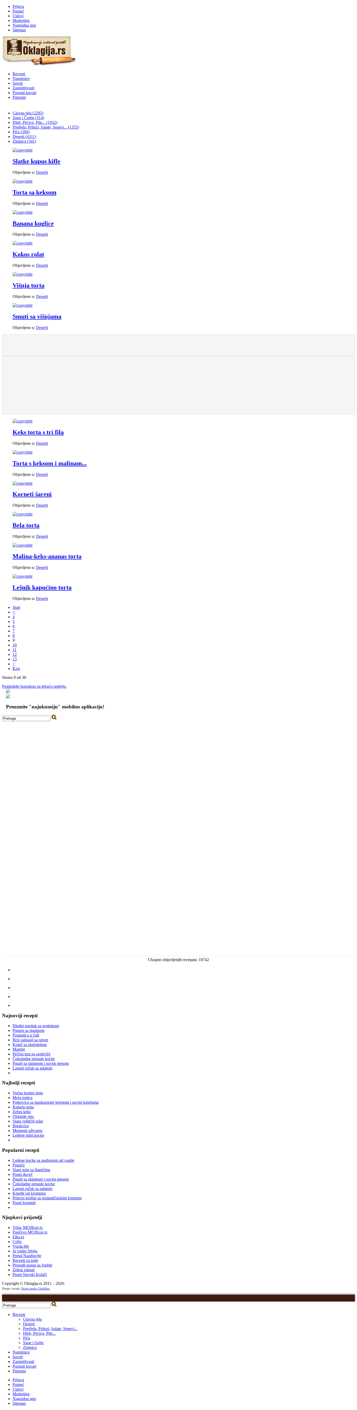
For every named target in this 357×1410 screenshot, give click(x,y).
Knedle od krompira (29, 1193)
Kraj (16, 668)
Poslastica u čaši (26, 1035)
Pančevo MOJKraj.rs (30, 1232)
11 (14, 650)
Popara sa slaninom (28, 1030)
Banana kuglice (33, 223)
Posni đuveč (23, 1174)
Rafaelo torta (23, 1107)
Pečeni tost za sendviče (31, 1054)
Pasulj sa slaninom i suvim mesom (41, 1063)
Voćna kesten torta (28, 1093)
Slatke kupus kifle (36, 161)
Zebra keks (22, 1111)
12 (15, 654)
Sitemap (19, 30)
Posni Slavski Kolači (30, 1274)
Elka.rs (18, 1237)
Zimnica (30, 1347)
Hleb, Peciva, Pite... (39, 1333)
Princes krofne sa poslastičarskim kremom (47, 1198)
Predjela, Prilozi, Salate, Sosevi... (50, 1328)
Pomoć (18, 11)
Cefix (17, 1241)
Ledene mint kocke (28, 1135)
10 (15, 645)
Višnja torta (28, 285)
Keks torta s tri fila (38, 432)
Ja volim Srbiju (25, 1251)
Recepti (19, 74)
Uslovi (18, 16)
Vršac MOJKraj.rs (28, 1227)
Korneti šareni (32, 494)
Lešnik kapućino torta (42, 587)
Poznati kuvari (24, 92)
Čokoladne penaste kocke (34, 1058)
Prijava (18, 6)
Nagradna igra (24, 25)
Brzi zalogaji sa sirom (30, 1040)
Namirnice (21, 78)
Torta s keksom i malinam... (50, 463)
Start (16, 607)
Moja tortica (22, 1097)
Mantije (19, 1049)
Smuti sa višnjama (37, 316)
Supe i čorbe (33, 1342)
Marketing (21, 20)
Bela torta (26, 525)
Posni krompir (24, 1202)
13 (15, 659)
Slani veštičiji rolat (28, 1121)
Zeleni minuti (23, 1270)
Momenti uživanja (27, 1130)
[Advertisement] (178, 344)
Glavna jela (32, 1319)
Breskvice (21, 1126)
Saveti (18, 83)
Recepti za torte (25, 1260)
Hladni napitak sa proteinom (36, 1026)
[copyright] (22, 150)
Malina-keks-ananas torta (47, 556)
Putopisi (19, 97)
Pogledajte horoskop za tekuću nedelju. (34, 686)
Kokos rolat (28, 254)
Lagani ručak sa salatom (32, 1068)
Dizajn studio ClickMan (35, 1288)
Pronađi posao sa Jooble (32, 1265)
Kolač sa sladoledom (30, 1044)
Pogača (19, 1165)
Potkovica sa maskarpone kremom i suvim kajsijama (56, 1102)
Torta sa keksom (34, 192)
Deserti (42, 172)
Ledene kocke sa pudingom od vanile (43, 1160)
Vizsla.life (21, 1246)
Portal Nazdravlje (27, 1255)
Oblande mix (23, 1116)
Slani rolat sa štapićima (31, 1170)
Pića (26, 1338)
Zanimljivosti (23, 88)
